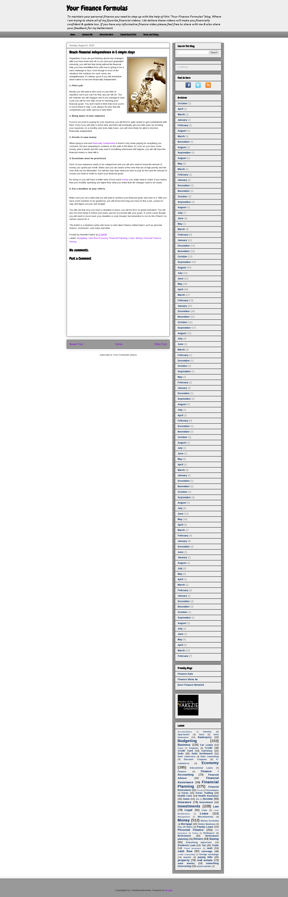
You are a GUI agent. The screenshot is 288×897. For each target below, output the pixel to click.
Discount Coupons (195, 759)
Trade (215, 845)
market (187, 857)
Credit (208, 748)
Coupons (193, 748)
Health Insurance (208, 795)
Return (198, 838)
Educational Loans (201, 768)
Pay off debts (185, 827)
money (125, 179)
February (183, 125)
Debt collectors (186, 756)
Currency (206, 750)
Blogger (168, 890)
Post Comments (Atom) (125, 355)
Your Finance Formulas (97, 8)
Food (199, 790)
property (184, 860)
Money (139, 238)
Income (208, 798)
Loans (131, 238)
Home (72, 34)
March (181, 114)
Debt (181, 753)
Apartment (184, 734)
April (180, 109)
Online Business (206, 824)
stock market (204, 866)
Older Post (160, 344)
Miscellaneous (205, 817)
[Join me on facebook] (188, 87)
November (184, 141)
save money (186, 863)
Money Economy (210, 821)
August (182, 130)
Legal (188, 810)
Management (184, 817)
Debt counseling (209, 756)
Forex (185, 793)
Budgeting (82, 238)
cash (209, 848)
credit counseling (186, 854)
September (184, 152)
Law (216, 806)
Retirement (184, 835)
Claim (180, 748)
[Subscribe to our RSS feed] (208, 87)
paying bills (205, 857)
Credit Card (185, 750)
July (180, 212)
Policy (195, 833)
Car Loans (206, 745)
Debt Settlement (202, 753)
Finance (182, 771)
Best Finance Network (191, 685)
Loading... (183, 67)
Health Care (185, 795)
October (183, 103)
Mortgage (186, 824)
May (180, 163)
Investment (206, 802)
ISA (197, 799)
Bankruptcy (205, 737)
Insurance (184, 802)
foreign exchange (209, 854)
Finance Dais (185, 673)
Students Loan (187, 845)
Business (184, 744)
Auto (201, 734)
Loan (204, 810)
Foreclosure (212, 790)
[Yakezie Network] (188, 714)
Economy (103, 238)
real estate (205, 860)
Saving (72, 241)
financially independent (104, 143)
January (182, 120)
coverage (206, 851)
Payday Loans (205, 826)
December (184, 185)
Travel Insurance (192, 848)
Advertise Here (106, 34)
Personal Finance (152, 238)
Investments (189, 806)
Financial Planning (118, 238)
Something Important (199, 842)
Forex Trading (204, 793)
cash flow (93, 238)
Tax (204, 845)
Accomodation (185, 732)
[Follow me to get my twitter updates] (198, 87)
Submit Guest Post (128, 34)
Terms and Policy (150, 34)
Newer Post (76, 344)
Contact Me (87, 34)
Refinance (208, 833)
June (181, 218)
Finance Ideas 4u (188, 679)
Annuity (207, 732)
